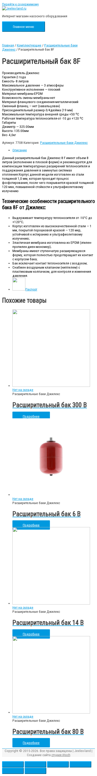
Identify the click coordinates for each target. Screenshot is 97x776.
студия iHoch (60, 755)
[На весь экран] (58, 764)
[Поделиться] (35, 764)
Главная (8, 45)
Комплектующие (29, 45)
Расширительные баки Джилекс (64, 142)
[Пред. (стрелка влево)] (13, 771)
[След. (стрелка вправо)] (35, 771)
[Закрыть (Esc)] (13, 764)
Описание (19, 150)
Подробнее (31, 416)
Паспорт (31, 289)
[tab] (53, 150)
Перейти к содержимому (20, 4)
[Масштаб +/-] (80, 764)
